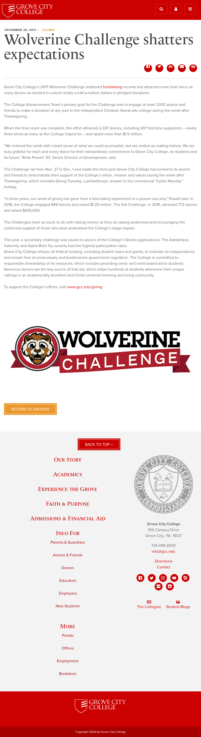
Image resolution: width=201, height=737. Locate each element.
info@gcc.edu (163, 551)
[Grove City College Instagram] (163, 578)
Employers (68, 593)
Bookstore (67, 673)
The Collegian (149, 606)
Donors (68, 567)
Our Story (67, 459)
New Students (68, 606)
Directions (163, 561)
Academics (67, 474)
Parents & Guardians (67, 542)
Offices (68, 648)
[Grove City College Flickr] (159, 586)
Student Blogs (178, 606)
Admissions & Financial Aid (67, 518)
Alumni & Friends (67, 555)
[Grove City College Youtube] (174, 578)
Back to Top (98, 444)
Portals (68, 635)
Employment (67, 661)
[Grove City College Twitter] (152, 578)
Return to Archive (30, 409)
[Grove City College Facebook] (140, 578)
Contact (163, 567)
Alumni (48, 30)
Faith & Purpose (67, 503)
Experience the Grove (67, 489)
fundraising (113, 87)
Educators (67, 580)
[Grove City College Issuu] (185, 578)
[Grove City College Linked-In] (170, 586)
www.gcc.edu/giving (84, 287)
